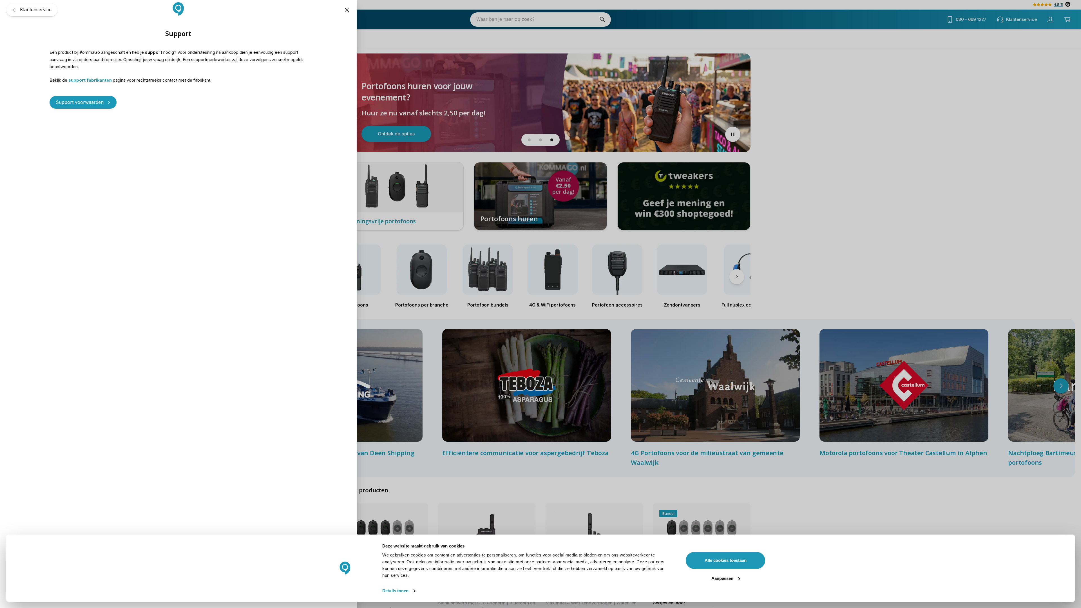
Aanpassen (722, 578)
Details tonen (395, 590)
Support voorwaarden (80, 102)
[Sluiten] (346, 9)
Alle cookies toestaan (726, 560)
